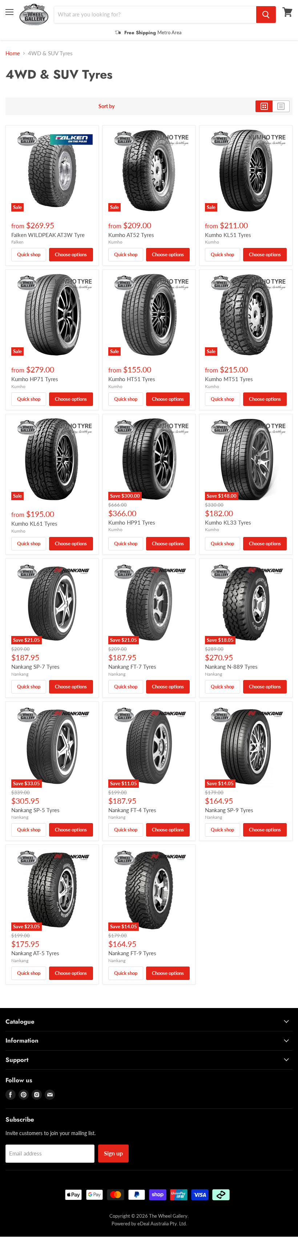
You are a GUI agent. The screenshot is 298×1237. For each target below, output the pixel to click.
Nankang (19, 674)
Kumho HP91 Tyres (131, 522)
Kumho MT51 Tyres (229, 379)
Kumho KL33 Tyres (228, 522)
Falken (17, 242)
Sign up (113, 1153)
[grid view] (264, 106)
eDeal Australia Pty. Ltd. (162, 1223)
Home (12, 53)
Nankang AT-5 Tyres (35, 953)
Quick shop (28, 254)
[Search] (266, 14)
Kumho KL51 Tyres (228, 235)
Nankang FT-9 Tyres (132, 953)
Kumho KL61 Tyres (34, 523)
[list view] (281, 106)
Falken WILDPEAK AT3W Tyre (48, 235)
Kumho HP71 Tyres (34, 379)
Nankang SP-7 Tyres (35, 666)
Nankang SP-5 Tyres (35, 810)
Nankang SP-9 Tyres (229, 810)
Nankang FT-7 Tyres (132, 666)
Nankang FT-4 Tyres (132, 810)
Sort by (106, 106)
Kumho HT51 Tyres (131, 379)
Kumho (115, 242)
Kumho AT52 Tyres (131, 235)
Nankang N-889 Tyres (231, 666)
